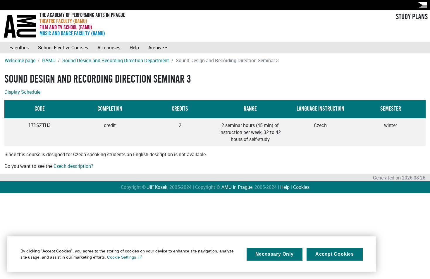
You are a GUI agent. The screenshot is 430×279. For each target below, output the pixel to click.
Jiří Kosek (157, 187)
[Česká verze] (421, 5)
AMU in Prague (236, 187)
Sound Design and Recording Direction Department (115, 60)
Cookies (301, 187)
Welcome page (20, 60)
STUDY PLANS (412, 17)
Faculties (19, 47)
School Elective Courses (63, 47)
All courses (108, 47)
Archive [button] (156, 47)
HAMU (49, 60)
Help (134, 47)
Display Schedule (22, 92)
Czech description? (73, 166)
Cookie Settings (121, 257)
